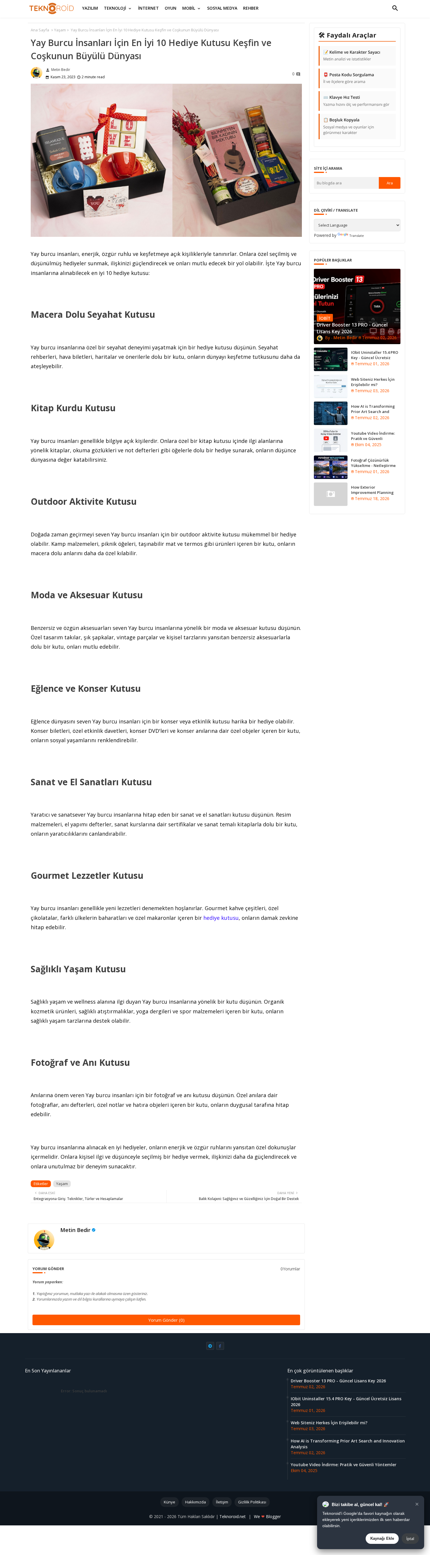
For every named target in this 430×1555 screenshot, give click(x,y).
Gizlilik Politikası (252, 1502)
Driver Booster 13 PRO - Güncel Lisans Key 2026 (338, 1381)
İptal (410, 1538)
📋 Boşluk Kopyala (348, 126)
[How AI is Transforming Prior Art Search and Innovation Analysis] (331, 413)
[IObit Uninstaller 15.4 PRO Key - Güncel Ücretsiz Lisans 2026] (331, 359)
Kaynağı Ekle (382, 1538)
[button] (395, 8)
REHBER (251, 8)
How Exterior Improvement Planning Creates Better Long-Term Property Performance (375, 495)
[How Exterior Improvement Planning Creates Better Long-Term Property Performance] (331, 494)
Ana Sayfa (40, 30)
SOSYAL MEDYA (222, 8)
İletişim (222, 1502)
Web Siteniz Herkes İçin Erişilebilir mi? (373, 382)
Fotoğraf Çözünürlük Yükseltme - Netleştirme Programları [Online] (373, 465)
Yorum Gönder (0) (166, 1320)
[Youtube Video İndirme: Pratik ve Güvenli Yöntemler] (331, 440)
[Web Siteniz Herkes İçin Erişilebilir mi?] (331, 386)
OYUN (170, 8)
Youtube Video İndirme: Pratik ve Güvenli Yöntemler (373, 438)
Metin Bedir (75, 1229)
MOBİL (188, 8)
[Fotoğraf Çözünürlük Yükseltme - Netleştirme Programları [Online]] (331, 467)
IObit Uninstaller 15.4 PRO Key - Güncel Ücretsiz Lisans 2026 (374, 358)
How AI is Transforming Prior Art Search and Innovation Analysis (373, 411)
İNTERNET (148, 8)
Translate (356, 235)
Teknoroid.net (233, 1516)
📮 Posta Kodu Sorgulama (348, 78)
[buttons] (210, 1346)
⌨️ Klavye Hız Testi (356, 101)
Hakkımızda (195, 1502)
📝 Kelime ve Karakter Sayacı (351, 56)
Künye (169, 1502)
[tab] (90, 8)
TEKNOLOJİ (115, 8)
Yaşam (60, 30)
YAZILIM (90, 8)
